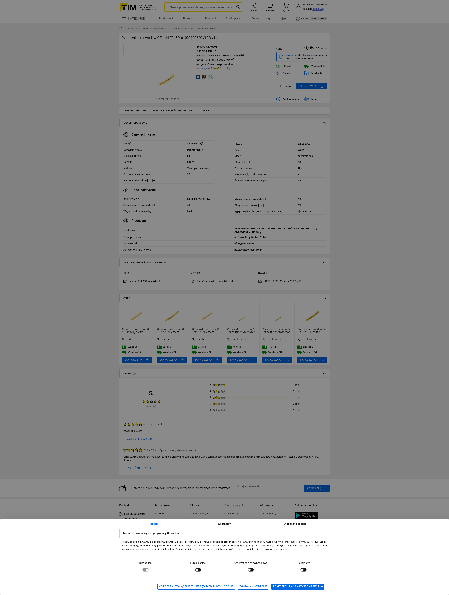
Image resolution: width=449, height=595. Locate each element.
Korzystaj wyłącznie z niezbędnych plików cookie (196, 586)
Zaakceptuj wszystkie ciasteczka (298, 586)
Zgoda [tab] (154, 523)
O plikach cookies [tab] (295, 523)
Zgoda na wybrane (253, 586)
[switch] (198, 569)
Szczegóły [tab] (224, 523)
